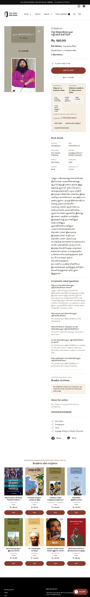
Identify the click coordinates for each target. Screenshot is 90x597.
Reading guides (9, 590)
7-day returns (57, 54)
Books (26, 14)
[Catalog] (69, 14)
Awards (47, 14)
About (6, 593)
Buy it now (68, 77)
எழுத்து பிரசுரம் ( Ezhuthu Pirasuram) (75, 154)
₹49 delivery (56, 46)
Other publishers (62, 14)
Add (13, 513)
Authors (38, 14)
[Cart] (79, 14)
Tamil (70, 162)
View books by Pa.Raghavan (61, 412)
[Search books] (74, 14)
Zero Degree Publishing (55, 154)
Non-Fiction (55, 162)
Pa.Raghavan (56, 28)
